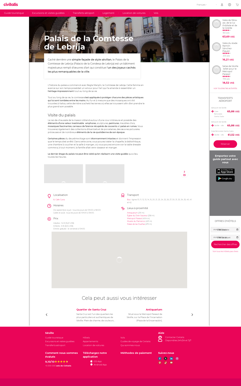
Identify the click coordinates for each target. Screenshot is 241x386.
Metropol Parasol (134, 218)
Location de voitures (134, 13)
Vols (156, 13)
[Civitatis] (51, 382)
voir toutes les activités (225, 88)
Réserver (225, 144)
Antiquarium (132, 213)
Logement (108, 13)
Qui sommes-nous (130, 345)
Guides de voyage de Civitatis (135, 341)
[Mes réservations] (222, 4)
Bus (128, 199)
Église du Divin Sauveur (137, 215)
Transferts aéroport (83, 13)
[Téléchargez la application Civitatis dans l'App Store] (225, 171)
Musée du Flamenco (136, 221)
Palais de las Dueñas (136, 224)
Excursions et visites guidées (48, 13)
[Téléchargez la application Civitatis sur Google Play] (225, 178)
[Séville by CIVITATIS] (12, 4)
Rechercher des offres (225, 244)
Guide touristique (14, 13)
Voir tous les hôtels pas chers (225, 251)
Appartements (90, 341)
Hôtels (86, 337)
